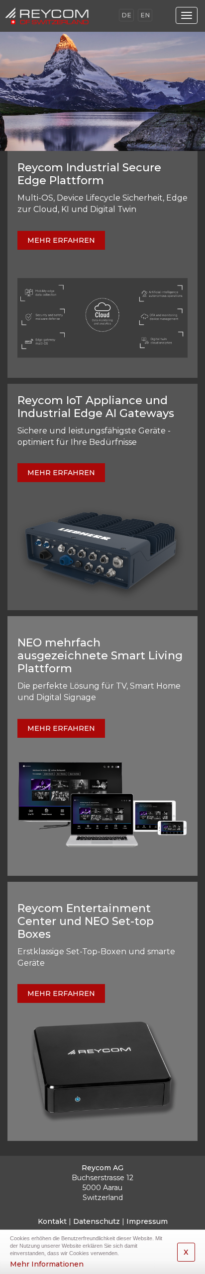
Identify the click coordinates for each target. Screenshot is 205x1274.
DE (126, 15)
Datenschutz (96, 1221)
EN (145, 15)
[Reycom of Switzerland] (57, 16)
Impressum (147, 1221)
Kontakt (52, 1221)
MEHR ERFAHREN (61, 240)
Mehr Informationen (47, 1264)
